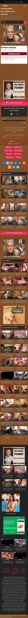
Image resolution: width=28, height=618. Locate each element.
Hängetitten (19, 611)
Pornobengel (15, 568)
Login (16, 1)
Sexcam (22, 138)
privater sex (17, 138)
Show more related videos (14, 232)
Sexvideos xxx (7, 570)
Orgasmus (10, 138)
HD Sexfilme (21, 136)
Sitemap (4, 535)
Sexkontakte (16, 570)
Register (21, 1)
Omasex (5, 138)
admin (16, 141)
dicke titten (8, 136)
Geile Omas (15, 136)
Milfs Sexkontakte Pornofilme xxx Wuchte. (8, 9)
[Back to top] (23, 613)
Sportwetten (15, 572)
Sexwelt (23, 568)
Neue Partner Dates (10, 611)
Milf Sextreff (6, 568)
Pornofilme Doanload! (15, 102)
